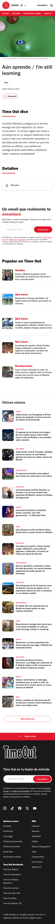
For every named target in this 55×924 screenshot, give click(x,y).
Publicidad (8, 831)
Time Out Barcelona (12, 875)
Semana (35, 831)
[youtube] (34, 808)
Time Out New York (11, 893)
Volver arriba (30, 737)
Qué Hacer (16, 14)
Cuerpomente (38, 857)
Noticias (5, 14)
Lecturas (35, 826)
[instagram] (4, 808)
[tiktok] (12, 808)
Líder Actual (37, 862)
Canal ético (8, 852)
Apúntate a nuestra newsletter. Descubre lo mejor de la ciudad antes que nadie (26, 221)
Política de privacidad (12, 842)
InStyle (35, 842)
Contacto (7, 826)
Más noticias (27, 719)
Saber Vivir (36, 867)
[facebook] (19, 808)
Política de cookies (11, 847)
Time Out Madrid (10, 870)
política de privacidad (17, 240)
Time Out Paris (9, 898)
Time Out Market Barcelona (10, 881)
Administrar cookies (12, 857)
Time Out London (11, 888)
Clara (34, 852)
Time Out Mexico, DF (12, 904)
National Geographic (41, 847)
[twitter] (27, 808)
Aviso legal (8, 837)
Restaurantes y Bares (32, 14)
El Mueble (36, 837)
